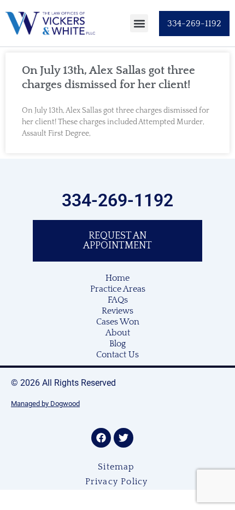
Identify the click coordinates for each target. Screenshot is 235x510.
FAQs (118, 300)
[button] (139, 23)
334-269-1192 (117, 200)
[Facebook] (101, 438)
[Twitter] (123, 438)
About (117, 333)
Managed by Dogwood (45, 403)
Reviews (117, 311)
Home (117, 278)
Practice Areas (117, 289)
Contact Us (117, 355)
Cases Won (117, 322)
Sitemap (116, 467)
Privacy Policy (116, 481)
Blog (117, 344)
